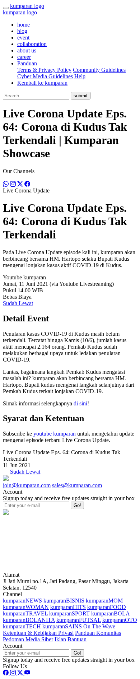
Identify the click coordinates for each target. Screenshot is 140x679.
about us (26, 50)
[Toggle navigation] (6, 8)
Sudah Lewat (18, 303)
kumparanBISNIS (63, 600)
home (23, 25)
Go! (77, 505)
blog (22, 31)
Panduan (27, 63)
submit (81, 95)
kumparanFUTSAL (78, 620)
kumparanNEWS (22, 600)
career (24, 57)
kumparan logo (27, 6)
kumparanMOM (104, 600)
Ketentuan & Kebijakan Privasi (38, 633)
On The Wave (99, 626)
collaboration (32, 44)
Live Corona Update (26, 190)
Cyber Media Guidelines (45, 76)
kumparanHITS (68, 607)
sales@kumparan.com (77, 485)
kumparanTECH (22, 626)
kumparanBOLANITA (29, 620)
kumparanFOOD (106, 607)
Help (79, 76)
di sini (80, 403)
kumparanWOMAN (26, 607)
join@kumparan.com (27, 485)
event (23, 37)
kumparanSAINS (62, 626)
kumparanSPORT (69, 613)
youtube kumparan (54, 434)
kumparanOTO (119, 620)
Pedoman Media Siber (28, 639)
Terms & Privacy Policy (44, 70)
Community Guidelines (99, 70)
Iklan (60, 639)
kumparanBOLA (110, 613)
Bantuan (77, 639)
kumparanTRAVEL (25, 613)
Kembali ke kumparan (42, 83)
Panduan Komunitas (98, 633)
